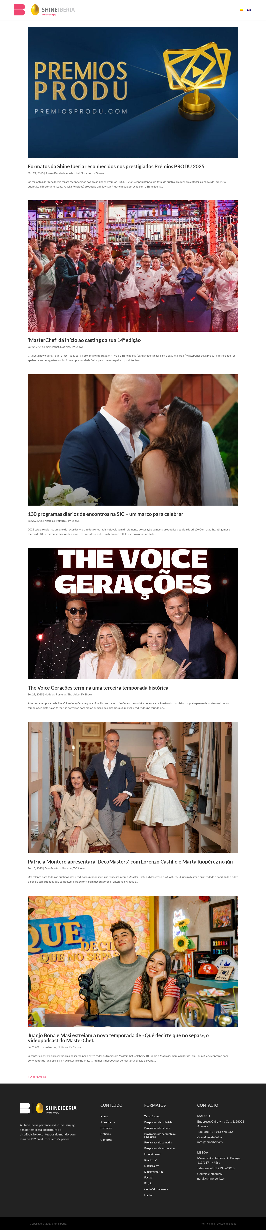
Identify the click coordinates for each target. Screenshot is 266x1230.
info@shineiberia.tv (210, 1142)
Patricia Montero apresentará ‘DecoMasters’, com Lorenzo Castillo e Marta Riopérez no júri (130, 861)
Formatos (106, 1128)
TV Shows (98, 173)
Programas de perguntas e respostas (160, 1135)
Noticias (86, 173)
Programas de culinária (158, 1122)
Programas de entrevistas (159, 1148)
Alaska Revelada (55, 173)
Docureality (151, 1165)
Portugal (61, 520)
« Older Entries (37, 1076)
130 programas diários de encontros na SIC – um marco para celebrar (105, 514)
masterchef (73, 173)
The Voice (73, 694)
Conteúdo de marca (156, 1189)
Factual (148, 1177)
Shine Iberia (107, 1122)
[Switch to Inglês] (249, 13)
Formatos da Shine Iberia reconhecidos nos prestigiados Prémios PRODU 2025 (116, 166)
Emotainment (152, 1154)
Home (104, 1116)
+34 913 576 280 (221, 1131)
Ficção (148, 1183)
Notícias (105, 1134)
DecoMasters (53, 868)
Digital (148, 1195)
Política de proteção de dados (218, 1223)
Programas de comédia (158, 1142)
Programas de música (157, 1128)
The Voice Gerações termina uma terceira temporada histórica (98, 688)
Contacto (106, 1139)
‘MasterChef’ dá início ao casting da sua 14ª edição (84, 340)
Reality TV (150, 1160)
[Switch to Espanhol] (241, 13)
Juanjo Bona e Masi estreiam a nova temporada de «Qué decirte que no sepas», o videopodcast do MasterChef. (118, 1037)
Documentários (153, 1171)
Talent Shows (152, 1116)
